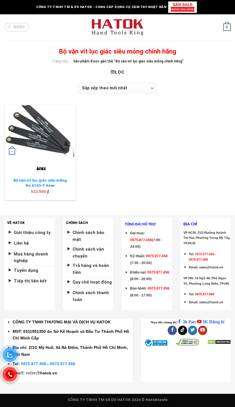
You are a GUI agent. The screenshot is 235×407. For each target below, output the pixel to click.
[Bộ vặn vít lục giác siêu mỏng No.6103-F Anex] (40, 131)
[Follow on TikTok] (182, 330)
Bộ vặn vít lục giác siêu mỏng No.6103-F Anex (40, 182)
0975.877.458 (33, 363)
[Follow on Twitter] (192, 330)
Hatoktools (157, 400)
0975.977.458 (157, 256)
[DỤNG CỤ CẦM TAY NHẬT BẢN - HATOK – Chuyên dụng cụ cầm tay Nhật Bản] (117, 27)
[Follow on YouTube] (202, 330)
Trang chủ (60, 61)
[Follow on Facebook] (172, 330)
